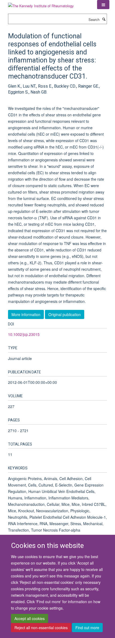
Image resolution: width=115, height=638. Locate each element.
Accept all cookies (29, 618)
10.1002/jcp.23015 (24, 334)
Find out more (87, 627)
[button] (103, 4)
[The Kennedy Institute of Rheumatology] (41, 3)
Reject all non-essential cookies (41, 627)
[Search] (104, 19)
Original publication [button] (64, 314)
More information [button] (25, 314)
